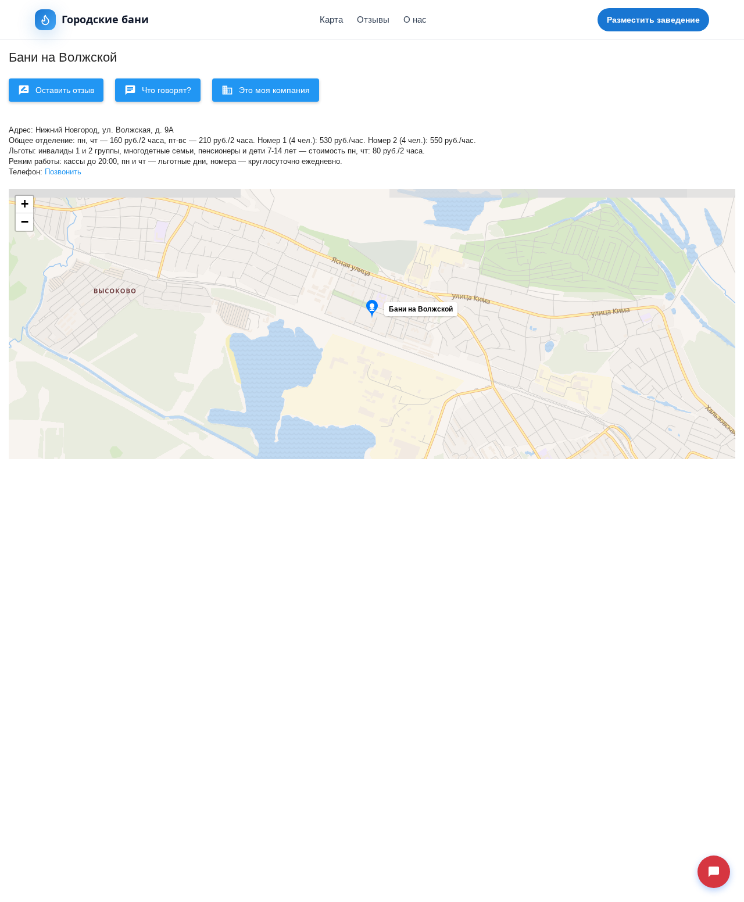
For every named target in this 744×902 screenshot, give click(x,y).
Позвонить (63, 172)
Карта (331, 19)
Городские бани (105, 19)
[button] (421, 312)
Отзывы (373, 19)
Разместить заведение (653, 19)
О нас (415, 19)
